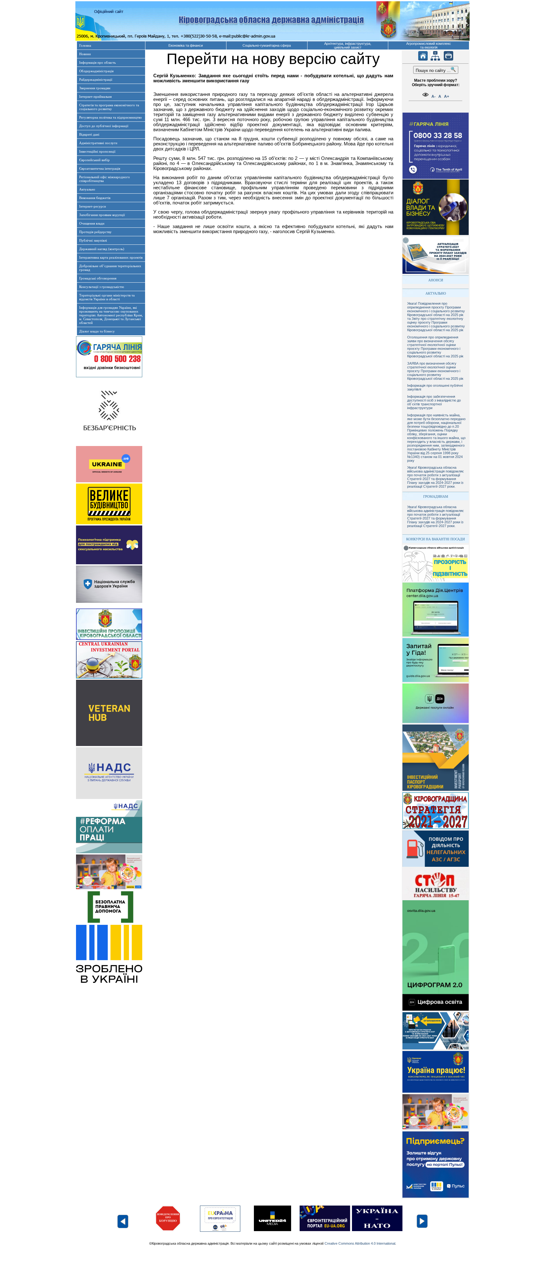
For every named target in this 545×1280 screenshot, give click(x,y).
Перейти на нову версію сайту (273, 58)
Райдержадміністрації (95, 79)
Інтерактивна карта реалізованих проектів (111, 257)
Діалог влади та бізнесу (97, 331)
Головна (85, 45)
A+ (446, 96)
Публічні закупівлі (93, 240)
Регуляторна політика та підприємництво (110, 117)
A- (433, 96)
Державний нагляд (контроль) (101, 249)
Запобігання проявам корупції (102, 215)
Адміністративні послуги (98, 143)
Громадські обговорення (97, 278)
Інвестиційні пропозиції (97, 151)
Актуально (87, 189)
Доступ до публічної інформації (103, 126)
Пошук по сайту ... (433, 70)
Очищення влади (91, 223)
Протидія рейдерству (95, 232)
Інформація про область (97, 62)
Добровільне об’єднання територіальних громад (110, 268)
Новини (85, 54)
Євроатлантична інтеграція (99, 168)
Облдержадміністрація (96, 71)
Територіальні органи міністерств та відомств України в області (107, 297)
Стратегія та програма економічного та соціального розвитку (109, 107)
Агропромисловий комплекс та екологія (428, 45)
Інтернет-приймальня (95, 96)
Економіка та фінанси (185, 45)
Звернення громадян (94, 88)
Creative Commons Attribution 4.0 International (360, 1243)
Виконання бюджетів (94, 198)
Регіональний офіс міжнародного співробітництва (104, 179)
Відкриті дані (89, 134)
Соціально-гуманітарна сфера (267, 45)
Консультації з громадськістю (101, 287)
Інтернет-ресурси (92, 206)
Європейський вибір (94, 160)
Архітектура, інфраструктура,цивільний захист (347, 45)
